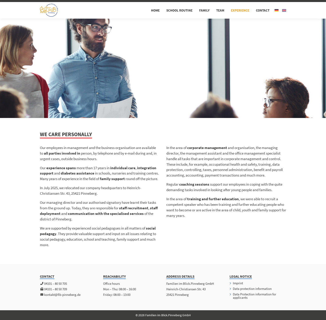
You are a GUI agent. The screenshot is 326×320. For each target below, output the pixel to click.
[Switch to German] (276, 10)
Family (204, 10)
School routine (179, 10)
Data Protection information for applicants (254, 296)
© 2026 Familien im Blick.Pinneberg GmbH (163, 315)
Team (220, 10)
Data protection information (252, 288)
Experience (240, 10)
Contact (262, 10)
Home (155, 10)
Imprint (238, 283)
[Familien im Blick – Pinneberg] (49, 10)
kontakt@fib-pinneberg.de (62, 295)
